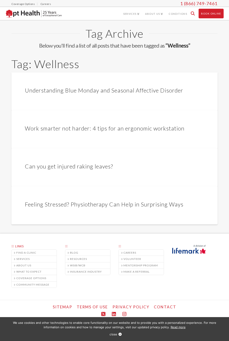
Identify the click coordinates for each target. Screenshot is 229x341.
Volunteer (132, 259)
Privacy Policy (130, 307)
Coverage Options (31, 278)
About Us (23, 265)
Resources (78, 259)
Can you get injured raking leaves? (69, 166)
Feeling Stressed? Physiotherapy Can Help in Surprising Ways (104, 204)
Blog (74, 252)
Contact (165, 307)
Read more (178, 327)
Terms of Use (92, 307)
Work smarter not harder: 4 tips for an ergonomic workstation (104, 128)
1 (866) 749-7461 (199, 3)
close (113, 334)
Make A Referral (136, 271)
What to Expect (29, 271)
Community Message (32, 284)
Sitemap (62, 307)
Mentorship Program (140, 265)
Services (23, 259)
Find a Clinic (26, 252)
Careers (129, 252)
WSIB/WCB (77, 265)
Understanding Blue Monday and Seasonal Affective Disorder (104, 90)
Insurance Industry (86, 271)
